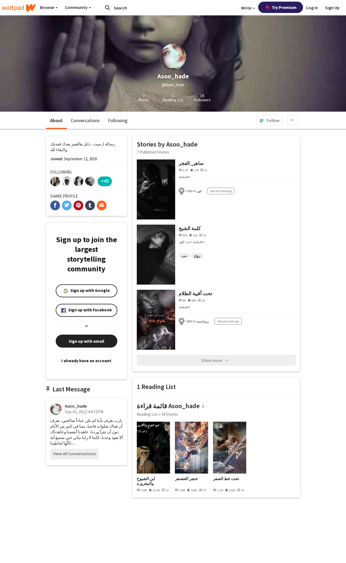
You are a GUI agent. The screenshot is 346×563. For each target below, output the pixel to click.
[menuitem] (269, 120)
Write (246, 8)
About (56, 120)
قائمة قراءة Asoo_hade (168, 406)
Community (76, 7)
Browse (47, 7)
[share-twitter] (67, 205)
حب (184, 256)
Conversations (85, 120)
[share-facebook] (55, 205)
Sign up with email (86, 341)
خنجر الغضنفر (186, 478)
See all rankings (221, 191)
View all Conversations (74, 453)
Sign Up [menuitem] (332, 7)
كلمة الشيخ (190, 228)
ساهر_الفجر (191, 163)
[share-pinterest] (78, 205)
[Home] (19, 8)
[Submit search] (107, 7)
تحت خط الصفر (226, 478)
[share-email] (102, 205)
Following (118, 120)
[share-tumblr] (90, 205)
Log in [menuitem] (312, 7)
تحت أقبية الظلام (195, 293)
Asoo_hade (76, 406)
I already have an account (86, 360)
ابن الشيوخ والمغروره (146, 481)
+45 (105, 181)
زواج (197, 256)
